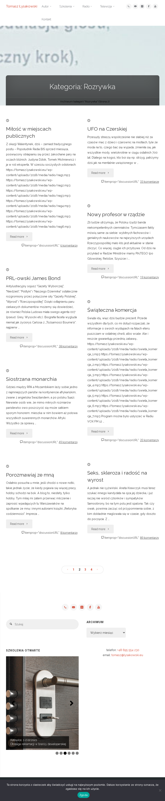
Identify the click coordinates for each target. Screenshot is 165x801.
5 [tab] (73, 753)
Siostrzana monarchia (31, 379)
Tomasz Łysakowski (21, 6)
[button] (13, 703)
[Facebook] (148, 6)
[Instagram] (142, 6)
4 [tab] (69, 753)
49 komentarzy (68, 442)
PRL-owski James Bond (33, 278)
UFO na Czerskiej (107, 129)
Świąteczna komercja (112, 310)
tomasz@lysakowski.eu (127, 655)
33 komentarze (149, 181)
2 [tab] (61, 753)
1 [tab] (57, 753)
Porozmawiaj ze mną (30, 475)
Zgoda (83, 795)
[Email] (135, 6)
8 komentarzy (69, 532)
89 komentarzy (149, 537)
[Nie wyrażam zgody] (160, 790)
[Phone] (128, 6)
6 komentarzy (69, 245)
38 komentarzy (68, 346)
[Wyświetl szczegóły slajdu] (42, 703)
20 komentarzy (149, 440)
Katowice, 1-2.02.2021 (23, 740)
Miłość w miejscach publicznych (28, 132)
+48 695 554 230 (128, 650)
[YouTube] (155, 6)
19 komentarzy (149, 277)
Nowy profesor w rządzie (116, 214)
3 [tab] (65, 753)
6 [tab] (77, 753)
